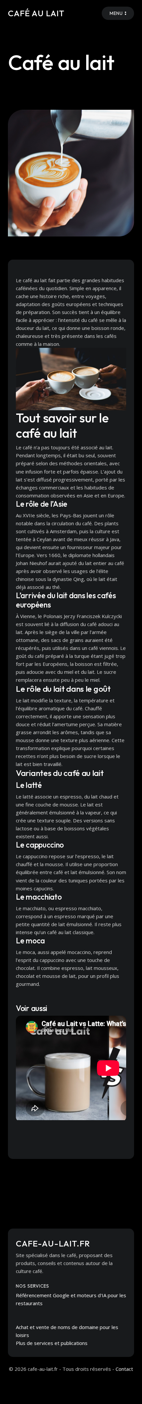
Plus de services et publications (52, 1343)
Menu (116, 13)
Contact (124, 1369)
